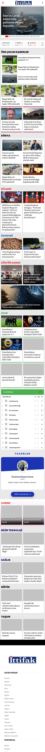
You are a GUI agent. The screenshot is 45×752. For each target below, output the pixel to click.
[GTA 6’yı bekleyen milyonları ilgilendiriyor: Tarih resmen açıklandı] (33, 538)
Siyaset (7, 682)
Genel (6, 719)
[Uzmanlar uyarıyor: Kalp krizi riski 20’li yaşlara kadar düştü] (33, 568)
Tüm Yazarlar (21, 494)
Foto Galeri (8, 726)
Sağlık (6, 716)
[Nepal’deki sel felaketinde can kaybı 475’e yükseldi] (12, 169)
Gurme (7, 705)
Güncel (7, 678)
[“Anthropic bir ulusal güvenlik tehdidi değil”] (11, 538)
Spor (6, 688)
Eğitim (6, 695)
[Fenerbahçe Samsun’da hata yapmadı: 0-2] (9, 63)
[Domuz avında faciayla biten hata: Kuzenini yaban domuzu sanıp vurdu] (11, 114)
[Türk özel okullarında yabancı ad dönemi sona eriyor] (11, 595)
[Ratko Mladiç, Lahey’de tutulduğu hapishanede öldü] (33, 169)
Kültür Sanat (8, 699)
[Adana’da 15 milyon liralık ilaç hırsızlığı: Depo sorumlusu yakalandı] (33, 114)
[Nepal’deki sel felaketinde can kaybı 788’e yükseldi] (9, 73)
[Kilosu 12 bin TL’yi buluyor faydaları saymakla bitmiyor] (11, 568)
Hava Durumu (9, 702)
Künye (6, 746)
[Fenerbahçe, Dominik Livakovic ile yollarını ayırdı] (33, 344)
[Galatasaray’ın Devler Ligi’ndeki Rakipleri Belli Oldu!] (33, 321)
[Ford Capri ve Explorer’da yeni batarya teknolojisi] (33, 244)
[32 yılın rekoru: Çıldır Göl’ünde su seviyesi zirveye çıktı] (33, 625)
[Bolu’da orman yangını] (11, 625)
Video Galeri (8, 729)
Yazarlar (7, 722)
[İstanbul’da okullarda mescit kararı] (33, 595)
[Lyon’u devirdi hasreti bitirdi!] (11, 369)
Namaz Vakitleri (10, 733)
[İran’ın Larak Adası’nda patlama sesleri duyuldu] (9, 82)
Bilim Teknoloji (9, 712)
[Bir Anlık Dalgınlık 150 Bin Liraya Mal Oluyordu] (33, 91)
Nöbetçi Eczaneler (11, 736)
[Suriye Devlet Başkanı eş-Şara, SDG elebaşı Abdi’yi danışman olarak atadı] (33, 145)
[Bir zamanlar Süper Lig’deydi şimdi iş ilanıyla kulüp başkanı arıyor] (33, 369)
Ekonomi (7, 685)
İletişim (7, 749)
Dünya (6, 692)
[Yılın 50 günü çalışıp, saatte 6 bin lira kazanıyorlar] (11, 244)
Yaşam (6, 709)
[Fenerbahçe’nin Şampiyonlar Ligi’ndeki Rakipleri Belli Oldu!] (11, 344)
